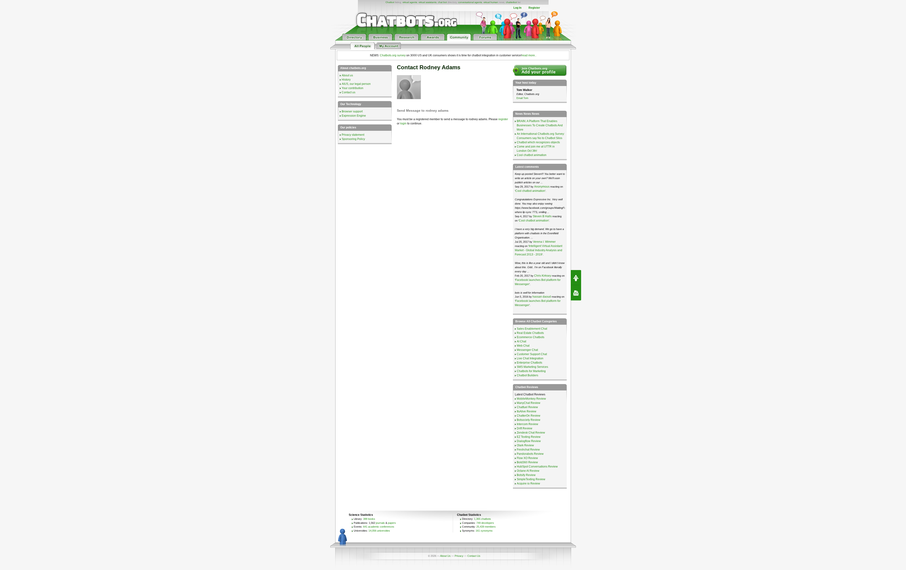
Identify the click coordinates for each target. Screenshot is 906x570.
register (503, 119)
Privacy (459, 555)
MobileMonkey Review (531, 398)
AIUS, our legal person (356, 84)
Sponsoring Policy (353, 139)
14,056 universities (379, 530)
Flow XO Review (527, 458)
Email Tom (522, 98)
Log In (517, 7)
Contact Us (473, 555)
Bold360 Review (527, 462)
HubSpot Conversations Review (537, 466)
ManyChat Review (528, 403)
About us (347, 75)
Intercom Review (527, 424)
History (346, 79)
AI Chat (521, 341)
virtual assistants (427, 2)
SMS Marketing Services (532, 367)
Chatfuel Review (527, 407)
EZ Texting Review (529, 437)
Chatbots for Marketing (531, 371)
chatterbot (511, 2)
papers (392, 522)
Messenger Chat (527, 350)
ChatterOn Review (528, 415)
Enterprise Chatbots (529, 362)
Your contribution (352, 88)
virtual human (490, 2)
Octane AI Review (528, 470)
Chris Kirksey (542, 275)
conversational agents (470, 2)
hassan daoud (542, 296)
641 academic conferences (378, 526)
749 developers (485, 522)
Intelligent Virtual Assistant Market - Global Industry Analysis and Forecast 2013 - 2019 (538, 250)
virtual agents (410, 2)
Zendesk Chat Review (531, 432)
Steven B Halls (542, 216)
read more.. (529, 55)
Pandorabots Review (530, 453)
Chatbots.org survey (393, 55)
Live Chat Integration (530, 358)
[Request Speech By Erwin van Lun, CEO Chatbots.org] (576, 277)
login (403, 123)
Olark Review (525, 445)
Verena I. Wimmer (544, 241)
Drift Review (524, 428)
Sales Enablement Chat (532, 328)
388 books (369, 518)
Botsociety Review (528, 420)
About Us (445, 555)
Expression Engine (354, 115)
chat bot (442, 2)
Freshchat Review (528, 449)
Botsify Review (526, 475)
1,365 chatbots (482, 518)
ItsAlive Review (526, 411)
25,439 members (486, 526)
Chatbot (390, 2)
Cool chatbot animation (531, 155)
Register (534, 7)
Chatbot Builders (527, 375)
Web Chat (523, 345)
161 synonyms (484, 530)
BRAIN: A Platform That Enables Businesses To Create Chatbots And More (540, 125)
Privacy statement (353, 134)
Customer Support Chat (532, 354)
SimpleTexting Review (531, 479)
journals (380, 522)
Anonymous (541, 186)
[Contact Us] (576, 292)
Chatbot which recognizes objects (538, 142)
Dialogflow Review (529, 441)
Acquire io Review (528, 483)
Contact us (348, 92)
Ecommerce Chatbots (530, 337)
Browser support (352, 111)
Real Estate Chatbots (530, 333)
